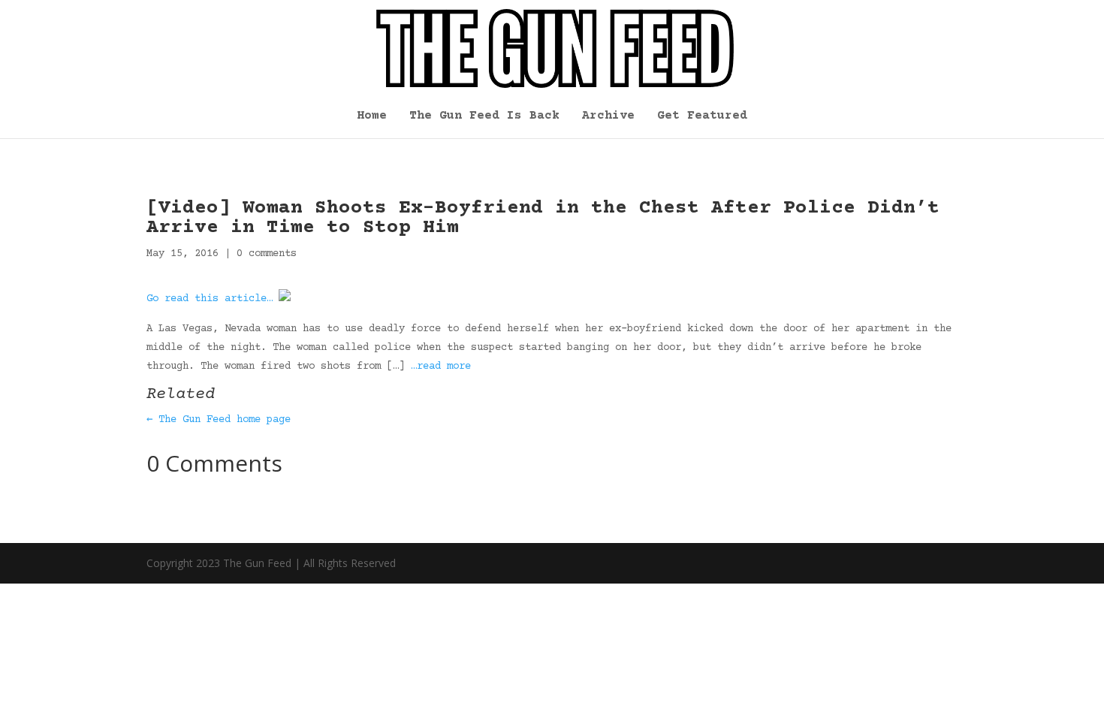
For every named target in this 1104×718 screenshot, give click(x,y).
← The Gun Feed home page (218, 420)
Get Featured (702, 116)
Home (372, 116)
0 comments (267, 254)
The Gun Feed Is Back (484, 116)
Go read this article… (209, 299)
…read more (441, 367)
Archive (608, 116)
